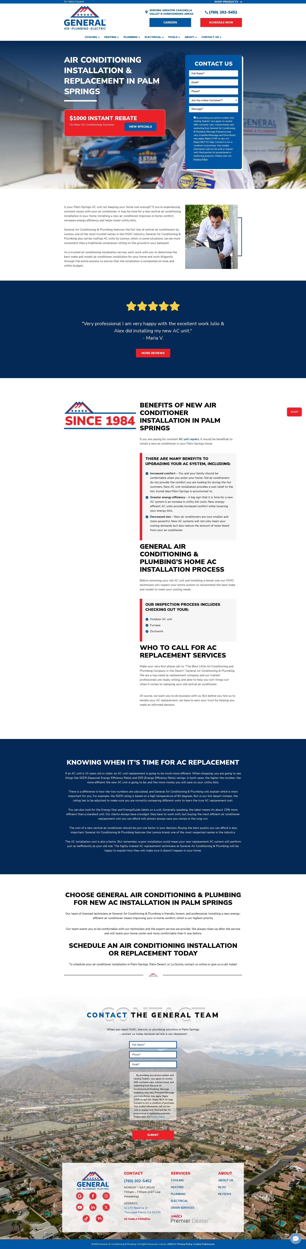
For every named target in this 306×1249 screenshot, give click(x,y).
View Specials (140, 127)
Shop (294, 412)
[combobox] (213, 100)
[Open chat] (295, 1238)
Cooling (91, 37)
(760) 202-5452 (223, 12)
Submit (153, 1135)
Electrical (153, 37)
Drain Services (182, 1208)
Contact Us (210, 37)
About (189, 37)
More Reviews (153, 353)
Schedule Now (221, 22)
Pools (173, 37)
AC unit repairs (189, 439)
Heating (110, 37)
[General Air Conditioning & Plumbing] (85, 17)
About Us (225, 1180)
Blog (222, 1187)
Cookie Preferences (204, 1244)
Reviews (224, 1194)
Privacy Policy (201, 159)
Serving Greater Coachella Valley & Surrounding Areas (171, 12)
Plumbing (131, 37)
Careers (170, 22)
